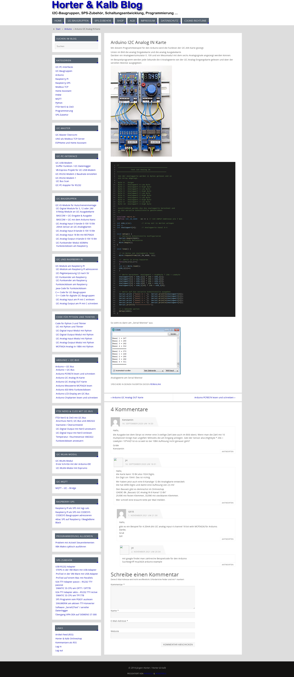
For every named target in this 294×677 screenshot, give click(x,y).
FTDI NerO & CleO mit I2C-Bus (70, 417)
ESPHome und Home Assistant (70, 142)
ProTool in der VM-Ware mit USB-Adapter (77, 573)
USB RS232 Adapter (65, 566)
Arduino (68, 29)
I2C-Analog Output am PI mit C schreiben (77, 303)
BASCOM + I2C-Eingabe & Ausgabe (74, 215)
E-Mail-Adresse (119, 620)
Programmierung (64, 110)
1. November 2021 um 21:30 (143, 515)
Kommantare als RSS (66, 642)
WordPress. (161, 673)
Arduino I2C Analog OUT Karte (127, 397)
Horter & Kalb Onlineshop (68, 638)
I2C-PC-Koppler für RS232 (68, 185)
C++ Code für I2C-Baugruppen (70, 292)
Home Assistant (63, 90)
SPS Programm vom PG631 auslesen (74, 599)
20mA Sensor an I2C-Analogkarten (73, 226)
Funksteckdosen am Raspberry (72, 245)
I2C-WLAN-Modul (64, 460)
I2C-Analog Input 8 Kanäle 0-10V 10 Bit (75, 230)
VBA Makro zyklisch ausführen (70, 546)
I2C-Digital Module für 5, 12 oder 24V (74, 208)
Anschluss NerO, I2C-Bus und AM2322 (75, 420)
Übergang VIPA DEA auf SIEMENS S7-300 (76, 614)
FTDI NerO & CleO (64, 106)
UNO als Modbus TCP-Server (70, 138)
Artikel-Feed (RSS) (64, 634)
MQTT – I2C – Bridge (65, 488)
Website (115, 631)
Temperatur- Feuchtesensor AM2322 (74, 436)
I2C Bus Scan (62, 181)
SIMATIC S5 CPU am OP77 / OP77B (73, 588)
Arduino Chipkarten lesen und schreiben (77, 397)
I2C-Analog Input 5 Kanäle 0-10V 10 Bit (75, 223)
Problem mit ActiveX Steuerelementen (74, 542)
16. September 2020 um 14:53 (137, 423)
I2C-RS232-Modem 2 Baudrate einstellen (76, 174)
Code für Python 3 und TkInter (70, 323)
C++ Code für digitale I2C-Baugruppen (75, 295)
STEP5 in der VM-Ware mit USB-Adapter (76, 569)
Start (58, 29)
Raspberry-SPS (62, 82)
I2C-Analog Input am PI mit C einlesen (75, 299)
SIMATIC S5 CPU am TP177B (70, 595)
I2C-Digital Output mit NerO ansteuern (76, 428)
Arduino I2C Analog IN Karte (70, 377)
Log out (59, 650)
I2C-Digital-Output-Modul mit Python (75, 334)
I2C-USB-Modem (63, 162)
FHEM (58, 94)
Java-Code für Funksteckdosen (71, 288)
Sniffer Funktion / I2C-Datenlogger (73, 166)
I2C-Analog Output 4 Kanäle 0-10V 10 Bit (76, 238)
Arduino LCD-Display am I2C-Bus (72, 393)
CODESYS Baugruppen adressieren (74, 515)
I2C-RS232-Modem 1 (65, 177)
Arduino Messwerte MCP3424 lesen (74, 385)
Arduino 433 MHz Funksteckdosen (73, 389)
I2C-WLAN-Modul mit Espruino (71, 468)
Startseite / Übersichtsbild (69, 424)
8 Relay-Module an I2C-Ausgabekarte (75, 211)
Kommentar (118, 584)
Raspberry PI (61, 78)
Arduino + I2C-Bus (64, 366)
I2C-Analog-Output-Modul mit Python (75, 342)
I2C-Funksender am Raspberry (71, 277)
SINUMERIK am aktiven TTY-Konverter (75, 603)
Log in (58, 646)
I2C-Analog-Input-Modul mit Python (74, 338)
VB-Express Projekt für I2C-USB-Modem (76, 170)
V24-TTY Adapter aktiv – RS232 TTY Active (76, 592)
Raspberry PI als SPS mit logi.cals (72, 508)
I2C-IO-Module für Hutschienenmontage (75, 205)
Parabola (148, 673)
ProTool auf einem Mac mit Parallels (74, 577)
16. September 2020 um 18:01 (140, 464)
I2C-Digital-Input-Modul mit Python (74, 330)
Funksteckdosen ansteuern (69, 440)
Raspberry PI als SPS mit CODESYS (72, 512)
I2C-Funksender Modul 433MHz (72, 242)
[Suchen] (94, 47)
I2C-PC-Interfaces (64, 67)
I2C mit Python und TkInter (69, 326)
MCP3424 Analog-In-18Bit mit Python (74, 346)
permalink (155, 384)
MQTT (58, 98)
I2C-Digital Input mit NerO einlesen (74, 432)
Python (58, 102)
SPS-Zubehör (61, 114)
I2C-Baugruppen (63, 70)
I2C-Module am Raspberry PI (70, 265)
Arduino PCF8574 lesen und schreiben (214, 397)
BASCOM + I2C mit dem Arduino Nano (75, 219)
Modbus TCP (61, 86)
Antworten (228, 451)
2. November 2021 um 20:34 (146, 551)
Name (115, 610)
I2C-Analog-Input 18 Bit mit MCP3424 (75, 234)
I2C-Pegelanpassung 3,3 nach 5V (72, 273)
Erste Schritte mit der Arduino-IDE (73, 464)
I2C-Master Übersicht (66, 134)
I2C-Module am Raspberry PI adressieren (77, 269)
